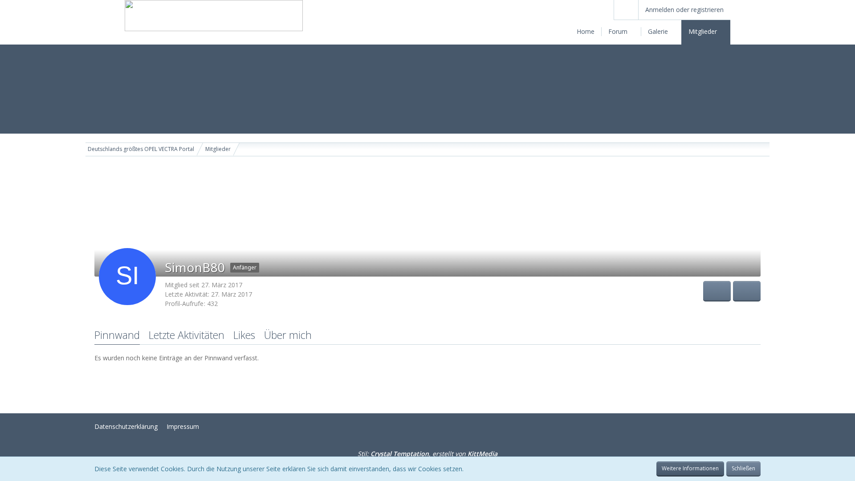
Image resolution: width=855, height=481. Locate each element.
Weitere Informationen (690, 468)
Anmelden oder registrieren (684, 9)
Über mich (288, 335)
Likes (244, 335)
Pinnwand (117, 335)
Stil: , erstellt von (427, 453)
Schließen (743, 468)
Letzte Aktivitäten (186, 335)
